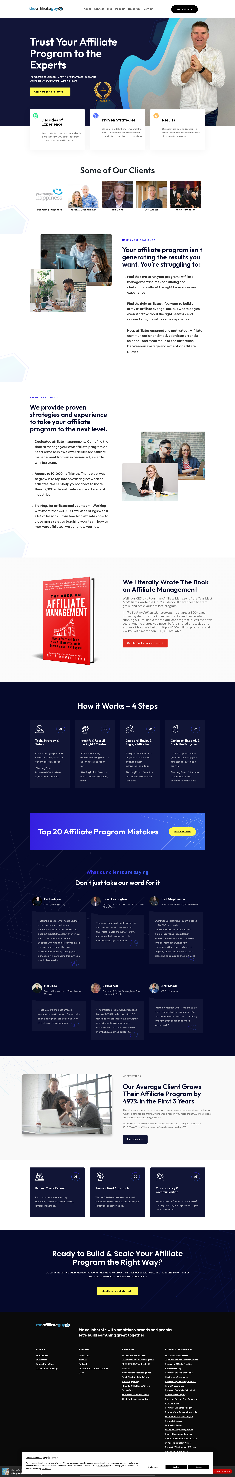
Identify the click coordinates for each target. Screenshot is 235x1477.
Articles (83, 1360)
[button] (32, 197)
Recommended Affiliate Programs (138, 1360)
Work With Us (184, 9)
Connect (99, 8)
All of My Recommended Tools (136, 1399)
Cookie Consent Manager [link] (35, 1458)
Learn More (133, 1139)
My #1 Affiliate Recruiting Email (136, 1373)
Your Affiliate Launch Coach (135, 1395)
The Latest (84, 1355)
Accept (199, 1467)
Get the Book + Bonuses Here (143, 643)
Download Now (182, 831)
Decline (176, 1467)
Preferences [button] (46, 1469)
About (87, 8)
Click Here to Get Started (48, 91)
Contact (148, 8)
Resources (134, 8)
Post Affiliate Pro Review (176, 1355)
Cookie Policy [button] (103, 1466)
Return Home (42, 1355)
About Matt (41, 1360)
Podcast (120, 8)
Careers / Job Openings (47, 1368)
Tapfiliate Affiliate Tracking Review (181, 1360)
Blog (109, 8)
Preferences (153, 1467)
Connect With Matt (45, 1364)
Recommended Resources (134, 1355)
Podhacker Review (174, 1425)
